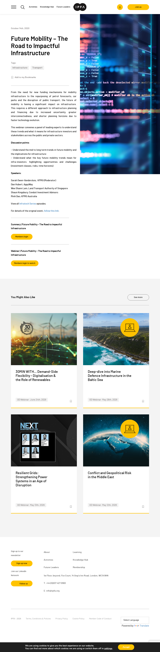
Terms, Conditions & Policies (38, 619)
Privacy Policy (61, 619)
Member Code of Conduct (100, 619)
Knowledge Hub (80, 560)
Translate (144, 626)
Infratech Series (27, 204)
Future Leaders (51, 567)
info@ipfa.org (53, 591)
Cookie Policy (78, 619)
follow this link (51, 211)
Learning (77, 552)
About (47, 552)
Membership (79, 567)
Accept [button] (126, 647)
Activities (48, 560)
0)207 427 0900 (58, 583)
